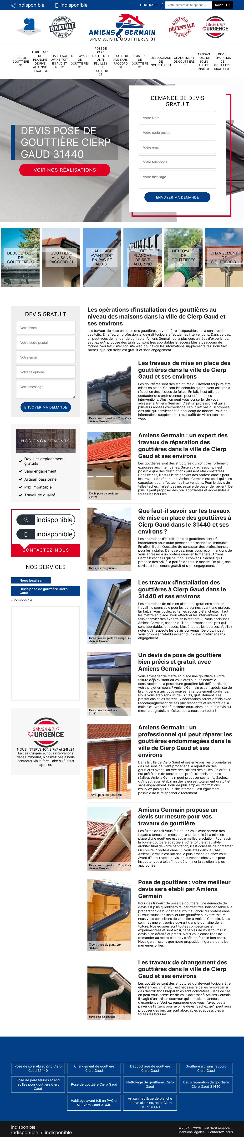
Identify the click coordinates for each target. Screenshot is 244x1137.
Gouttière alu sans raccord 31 (120, 61)
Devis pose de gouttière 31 (140, 61)
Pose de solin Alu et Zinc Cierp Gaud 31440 (38, 1068)
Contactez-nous (220, 1132)
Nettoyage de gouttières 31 (80, 61)
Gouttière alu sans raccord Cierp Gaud (206, 1068)
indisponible (30, 5)
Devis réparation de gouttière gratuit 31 (222, 61)
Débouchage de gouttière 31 (161, 61)
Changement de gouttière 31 (184, 61)
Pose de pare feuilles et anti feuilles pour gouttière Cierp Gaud (38, 1084)
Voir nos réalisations (65, 170)
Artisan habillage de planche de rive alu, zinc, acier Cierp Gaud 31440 (150, 1102)
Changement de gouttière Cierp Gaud (94, 1068)
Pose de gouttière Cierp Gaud (94, 1084)
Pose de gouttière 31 (21, 61)
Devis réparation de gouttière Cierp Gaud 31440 (206, 1084)
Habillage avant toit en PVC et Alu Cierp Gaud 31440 (94, 1102)
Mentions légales (191, 1132)
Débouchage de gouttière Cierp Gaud (150, 1068)
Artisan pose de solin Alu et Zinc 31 (204, 61)
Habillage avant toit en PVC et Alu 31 (59, 61)
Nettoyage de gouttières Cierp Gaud (150, 1084)
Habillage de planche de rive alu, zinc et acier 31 (40, 61)
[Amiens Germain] (122, 27)
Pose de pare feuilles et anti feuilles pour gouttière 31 (100, 61)
